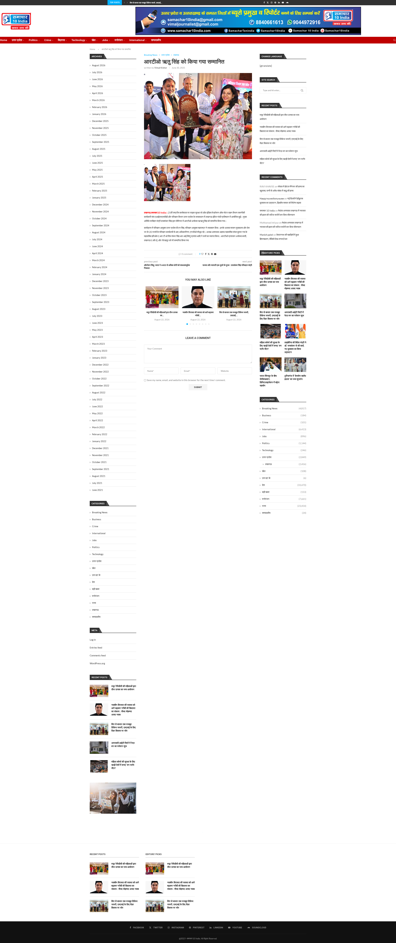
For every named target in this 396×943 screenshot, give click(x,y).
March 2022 (98, 427)
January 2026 (99, 114)
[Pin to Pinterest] (212, 254)
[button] (124, 2)
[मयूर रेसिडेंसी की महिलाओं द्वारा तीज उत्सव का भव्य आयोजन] (162, 297)
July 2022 (97, 399)
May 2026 (97, 86)
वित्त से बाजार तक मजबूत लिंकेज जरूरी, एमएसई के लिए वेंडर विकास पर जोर (270, 315)
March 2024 (98, 260)
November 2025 (100, 128)
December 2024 (100, 204)
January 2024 (99, 274)
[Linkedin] (279, 2)
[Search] (394, 40)
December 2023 (100, 281)
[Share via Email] (215, 254)
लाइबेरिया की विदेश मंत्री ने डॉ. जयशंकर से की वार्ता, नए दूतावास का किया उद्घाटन (295, 347)
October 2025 (99, 134)
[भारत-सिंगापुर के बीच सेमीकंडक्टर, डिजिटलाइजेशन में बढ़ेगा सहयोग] (271, 364)
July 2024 (97, 239)
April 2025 (97, 176)
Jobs (105, 40)
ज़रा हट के (284, 478)
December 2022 (100, 364)
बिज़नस (61, 40)
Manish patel (266, 234)
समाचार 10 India (267, 210)
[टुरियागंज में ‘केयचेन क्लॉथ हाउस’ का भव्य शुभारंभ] (295, 364)
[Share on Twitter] (209, 254)
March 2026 (98, 100)
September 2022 (100, 385)
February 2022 (99, 434)
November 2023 (100, 288)
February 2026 (99, 107)
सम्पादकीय (156, 40)
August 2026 (98, 65)
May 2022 (97, 413)
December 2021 (100, 448)
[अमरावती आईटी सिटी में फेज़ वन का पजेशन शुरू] (295, 301)
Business (284, 415)
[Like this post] (202, 254)
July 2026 (97, 72)
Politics (33, 40)
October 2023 (99, 295)
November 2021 (100, 455)
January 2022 (99, 441)
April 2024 (97, 253)
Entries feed (96, 647)
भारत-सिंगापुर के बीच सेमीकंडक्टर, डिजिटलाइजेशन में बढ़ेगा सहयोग (269, 381)
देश (284, 485)
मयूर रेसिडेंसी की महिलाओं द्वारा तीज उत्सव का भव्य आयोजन (270, 282)
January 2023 (99, 357)
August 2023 (98, 309)
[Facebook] (264, 2)
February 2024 (99, 267)
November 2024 (100, 211)
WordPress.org (97, 663)
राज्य (284, 505)
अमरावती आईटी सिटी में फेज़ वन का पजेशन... (145, 3)
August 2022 (98, 392)
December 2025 (100, 121)
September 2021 (100, 469)
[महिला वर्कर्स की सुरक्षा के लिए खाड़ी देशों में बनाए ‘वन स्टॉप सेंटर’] (271, 331)
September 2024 (100, 225)
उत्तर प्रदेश (17, 40)
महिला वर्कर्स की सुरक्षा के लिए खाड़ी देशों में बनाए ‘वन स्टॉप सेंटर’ (271, 345)
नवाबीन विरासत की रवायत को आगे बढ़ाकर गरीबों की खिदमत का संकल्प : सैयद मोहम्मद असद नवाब (294, 283)
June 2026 (97, 79)
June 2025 (97, 162)
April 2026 (97, 93)
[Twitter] (268, 2)
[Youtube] (283, 2)
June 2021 (97, 490)
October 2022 (99, 378)
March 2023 (98, 343)
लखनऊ (285, 464)
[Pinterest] (275, 2)
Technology (78, 40)
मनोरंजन (119, 40)
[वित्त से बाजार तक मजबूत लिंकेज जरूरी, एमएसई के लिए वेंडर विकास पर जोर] (233, 297)
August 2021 (98, 476)
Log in (93, 639)
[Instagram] (271, 2)
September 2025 (100, 141)
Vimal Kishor (160, 67)
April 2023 (97, 336)
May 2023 (97, 329)
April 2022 (97, 420)
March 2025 (98, 183)
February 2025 (99, 190)
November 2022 (100, 371)
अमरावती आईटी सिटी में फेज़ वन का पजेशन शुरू (279, 151)
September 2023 (100, 302)
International (136, 40)
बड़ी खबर (284, 492)
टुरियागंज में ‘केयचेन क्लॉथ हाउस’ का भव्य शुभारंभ (295, 378)
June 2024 (97, 246)
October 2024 (99, 218)
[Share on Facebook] (205, 254)
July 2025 (97, 155)
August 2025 (98, 148)
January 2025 (99, 197)
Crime (47, 40)
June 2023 (97, 322)
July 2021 (97, 483)
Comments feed (98, 655)
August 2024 (98, 232)
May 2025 (97, 169)
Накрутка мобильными (272, 198)
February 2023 (99, 350)
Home (3, 40)
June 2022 (97, 406)
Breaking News (284, 408)
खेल (93, 40)
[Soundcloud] (287, 2)
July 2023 (97, 315)
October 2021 (99, 462)
